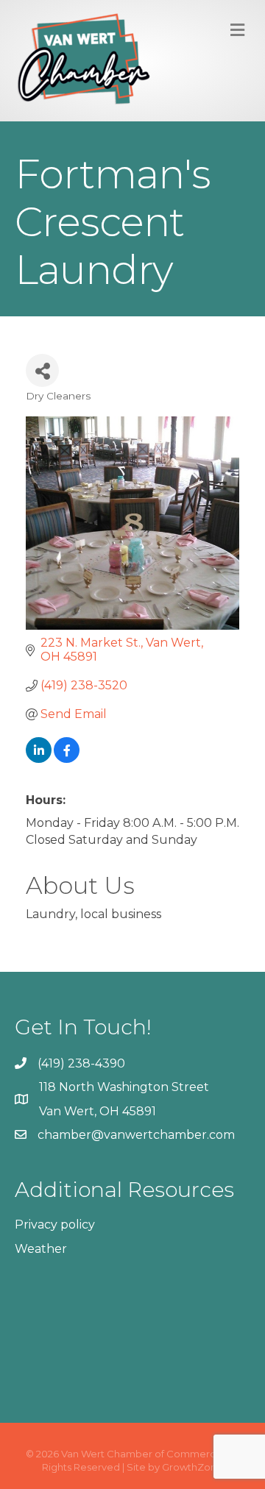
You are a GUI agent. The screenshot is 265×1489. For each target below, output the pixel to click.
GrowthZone (192, 1467)
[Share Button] (42, 370)
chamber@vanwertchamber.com (136, 1135)
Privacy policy (55, 1225)
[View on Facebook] (67, 759)
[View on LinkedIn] (39, 759)
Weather (41, 1249)
